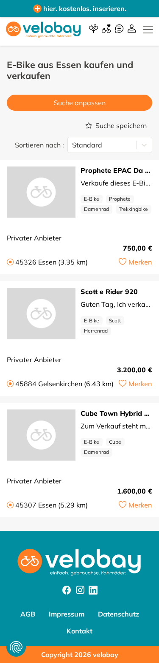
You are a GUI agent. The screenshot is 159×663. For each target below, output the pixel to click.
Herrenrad (96, 330)
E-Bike (91, 199)
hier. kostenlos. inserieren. (84, 8)
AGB (27, 614)
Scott (115, 320)
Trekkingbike (133, 209)
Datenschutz (118, 614)
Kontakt (79, 631)
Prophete (120, 199)
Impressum (66, 614)
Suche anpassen (80, 102)
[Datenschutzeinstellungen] (16, 647)
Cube (115, 442)
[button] (135, 261)
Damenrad (96, 209)
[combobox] (73, 145)
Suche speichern (121, 125)
